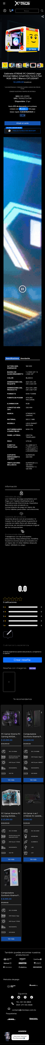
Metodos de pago (11, 979)
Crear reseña (22, 659)
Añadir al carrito (22, 123)
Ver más (32, 668)
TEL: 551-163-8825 (23, 1002)
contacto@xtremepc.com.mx (24, 1010)
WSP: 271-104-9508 (24, 1005)
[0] (10, 11)
